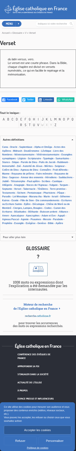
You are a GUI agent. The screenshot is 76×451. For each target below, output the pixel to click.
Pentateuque (34, 192)
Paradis (6, 196)
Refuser (20, 440)
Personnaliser (55, 440)
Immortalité (8, 166)
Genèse (41, 223)
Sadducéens (65, 177)
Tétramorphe (18, 181)
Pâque (60, 192)
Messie (47, 219)
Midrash (17, 151)
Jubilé (5, 181)
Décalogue (38, 204)
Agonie (25, 219)
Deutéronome (31, 151)
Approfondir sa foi (28, 366)
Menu (9, 24)
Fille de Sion (27, 200)
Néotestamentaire (24, 154)
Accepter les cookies (37, 430)
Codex (48, 208)
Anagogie (19, 185)
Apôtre (59, 223)
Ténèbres (42, 189)
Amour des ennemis (32, 177)
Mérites (48, 166)
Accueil (6, 33)
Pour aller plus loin (14, 237)
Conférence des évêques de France (34, 356)
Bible (51, 223)
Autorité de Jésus (32, 166)
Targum (64, 185)
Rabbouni (62, 162)
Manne (6, 173)
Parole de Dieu (29, 162)
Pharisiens (49, 192)
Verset (17, 189)
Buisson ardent (48, 211)
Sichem (21, 192)
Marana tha (35, 196)
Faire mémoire (44, 173)
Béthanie (33, 211)
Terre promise (57, 189)
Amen (5, 215)
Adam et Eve (49, 215)
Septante (7, 189)
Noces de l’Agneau (37, 185)
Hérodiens (51, 177)
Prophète (7, 223)
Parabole (58, 219)
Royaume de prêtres (22, 173)
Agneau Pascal (10, 219)
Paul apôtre (33, 181)
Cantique (57, 181)
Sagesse (14, 177)
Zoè (19, 166)
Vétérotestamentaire (47, 154)
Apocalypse (17, 215)
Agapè (61, 215)
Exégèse (30, 223)
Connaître (45, 169)
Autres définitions (13, 139)
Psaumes (36, 219)
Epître (27, 204)
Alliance (63, 211)
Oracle (13, 147)
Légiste (22, 158)
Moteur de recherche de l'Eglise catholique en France (35, 306)
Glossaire (17, 33)
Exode (15, 200)
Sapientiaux (25, 147)
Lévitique (46, 151)
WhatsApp (67, 99)
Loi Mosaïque (20, 196)
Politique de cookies (37, 448)
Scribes (46, 181)
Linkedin (47, 99)
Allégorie (7, 185)
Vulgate (53, 185)
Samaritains (62, 158)
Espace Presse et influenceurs (36, 398)
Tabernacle (29, 189)
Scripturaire (34, 158)
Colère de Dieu (10, 169)
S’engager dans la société (33, 374)
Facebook (11, 99)
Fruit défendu (60, 169)
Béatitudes (20, 211)
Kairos (6, 200)
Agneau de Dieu (29, 169)
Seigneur (60, 166)
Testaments (8, 192)
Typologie (48, 158)
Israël (55, 196)
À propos (23, 390)
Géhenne (65, 196)
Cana (5, 147)
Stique (15, 162)
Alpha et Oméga (43, 147)
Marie (47, 196)
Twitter (30, 99)
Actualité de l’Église (30, 382)
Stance (6, 162)
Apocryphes (33, 215)
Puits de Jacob (47, 162)
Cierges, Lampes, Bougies (27, 208)
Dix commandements (47, 200)
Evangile (19, 223)
